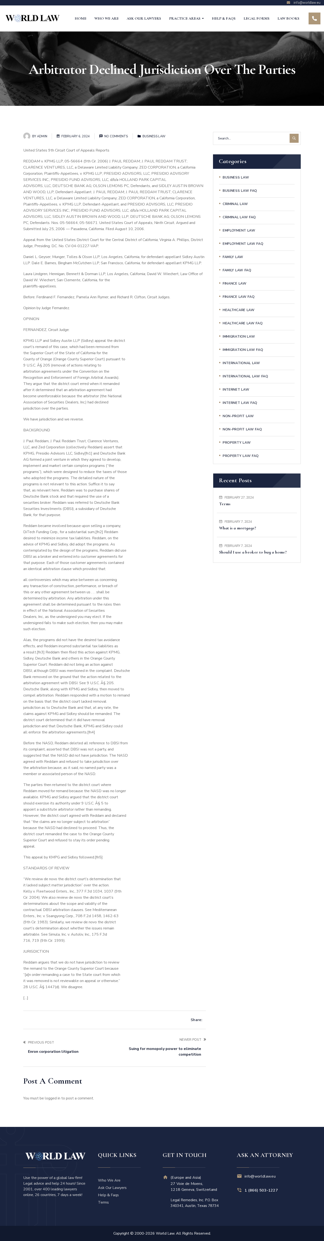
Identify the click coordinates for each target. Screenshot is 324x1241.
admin (42, 136)
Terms (225, 503)
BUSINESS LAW (154, 136)
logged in (52, 1098)
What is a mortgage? (237, 528)
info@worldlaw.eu (260, 1176)
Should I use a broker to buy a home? (253, 552)
